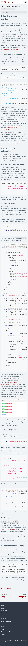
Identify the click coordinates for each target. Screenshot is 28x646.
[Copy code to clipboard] (25, 67)
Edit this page (7, 588)
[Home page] (2, 6)
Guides (3, 608)
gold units (15, 49)
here (21, 36)
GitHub (3, 629)
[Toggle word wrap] (22, 67)
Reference (4, 612)
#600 (4, 581)
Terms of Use (4, 632)
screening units (7, 49)
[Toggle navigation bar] (2, 2)
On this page (5, 12)
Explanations (4, 610)
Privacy (3, 634)
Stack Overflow (5, 621)
